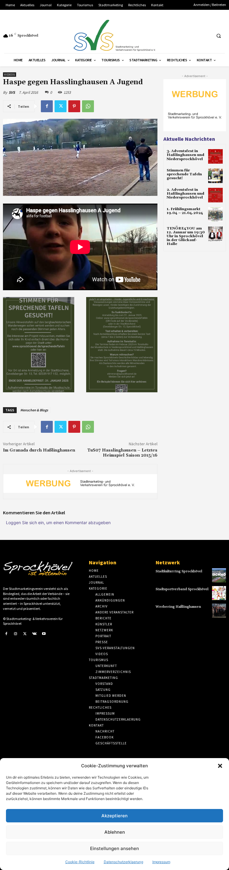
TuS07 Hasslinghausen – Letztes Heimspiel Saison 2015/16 (122, 453)
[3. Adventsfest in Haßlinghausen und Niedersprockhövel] (215, 156)
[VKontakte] (34, 634)
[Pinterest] (74, 106)
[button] (220, 766)
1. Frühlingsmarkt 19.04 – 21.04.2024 (185, 211)
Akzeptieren (114, 816)
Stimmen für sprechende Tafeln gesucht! (184, 174)
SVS (12, 92)
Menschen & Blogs (34, 410)
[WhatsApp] (88, 106)
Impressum (161, 862)
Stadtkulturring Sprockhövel (179, 571)
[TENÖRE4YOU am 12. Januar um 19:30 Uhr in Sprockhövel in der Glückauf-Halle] (215, 234)
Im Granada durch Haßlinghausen (39, 450)
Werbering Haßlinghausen (178, 607)
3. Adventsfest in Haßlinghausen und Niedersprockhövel (185, 155)
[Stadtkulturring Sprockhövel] (219, 575)
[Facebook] (47, 106)
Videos (9, 74)
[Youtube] (44, 634)
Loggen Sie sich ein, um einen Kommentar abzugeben (58, 522)
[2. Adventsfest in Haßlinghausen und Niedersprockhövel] (215, 195)
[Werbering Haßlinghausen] (219, 611)
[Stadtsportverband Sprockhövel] (219, 593)
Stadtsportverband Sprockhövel (182, 589)
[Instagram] (16, 634)
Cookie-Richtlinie (80, 862)
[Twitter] (60, 106)
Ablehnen (114, 832)
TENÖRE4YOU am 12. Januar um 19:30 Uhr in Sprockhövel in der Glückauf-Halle (186, 236)
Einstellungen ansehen (114, 848)
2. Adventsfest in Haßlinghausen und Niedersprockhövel (185, 194)
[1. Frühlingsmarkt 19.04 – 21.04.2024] (215, 214)
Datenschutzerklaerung (123, 862)
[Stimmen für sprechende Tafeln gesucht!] (215, 175)
